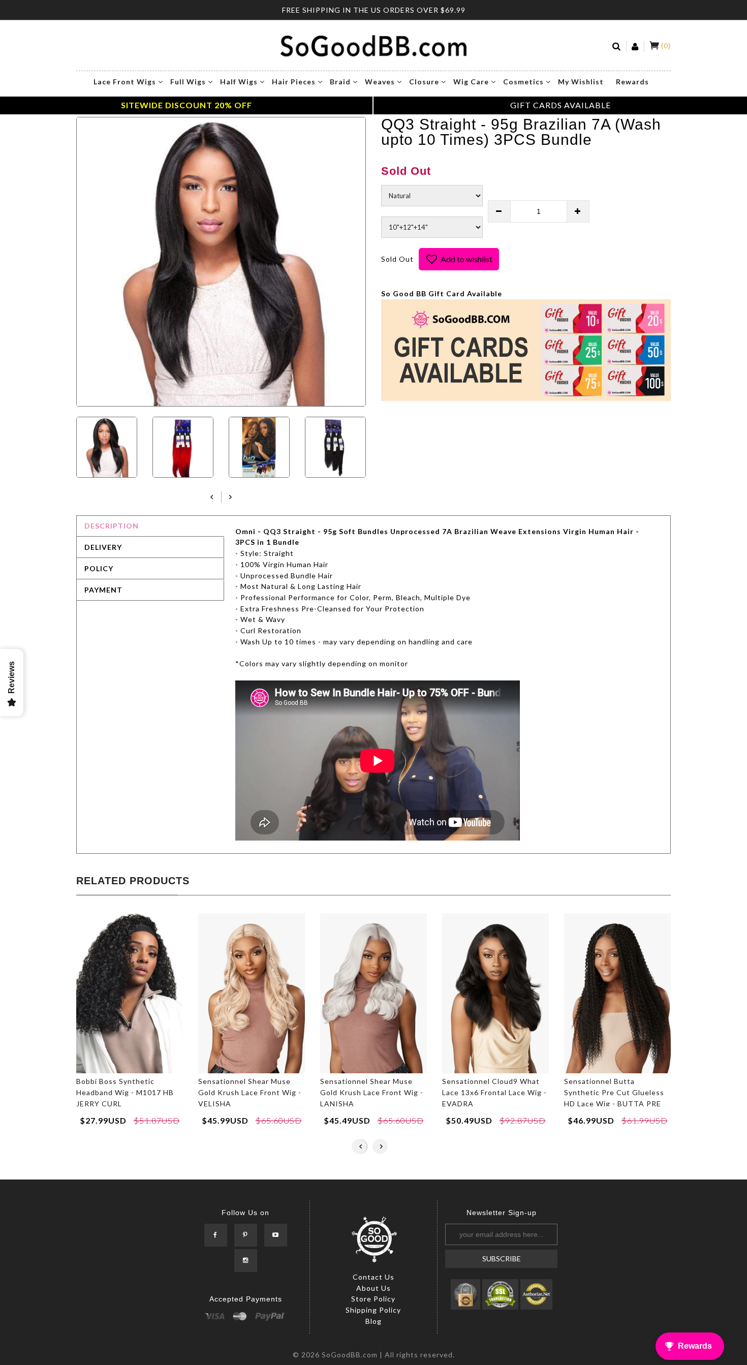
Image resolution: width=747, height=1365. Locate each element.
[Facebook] (216, 1235)
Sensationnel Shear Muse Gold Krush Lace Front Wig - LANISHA (371, 1092)
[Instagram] (246, 1260)
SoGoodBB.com (350, 1354)
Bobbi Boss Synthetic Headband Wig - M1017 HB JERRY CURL (125, 1092)
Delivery (103, 547)
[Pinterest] (246, 1235)
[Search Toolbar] (617, 46)
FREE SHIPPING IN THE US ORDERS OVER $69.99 (373, 10)
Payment (103, 589)
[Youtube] (276, 1235)
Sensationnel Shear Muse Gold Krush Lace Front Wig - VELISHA (249, 1092)
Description (111, 525)
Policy (98, 568)
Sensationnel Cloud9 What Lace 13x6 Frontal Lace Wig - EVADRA (494, 1092)
